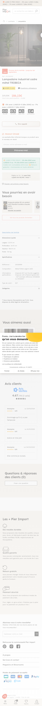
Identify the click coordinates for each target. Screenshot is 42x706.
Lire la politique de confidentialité (12, 364)
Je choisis (21, 371)
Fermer (6, 371)
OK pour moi (35, 371)
